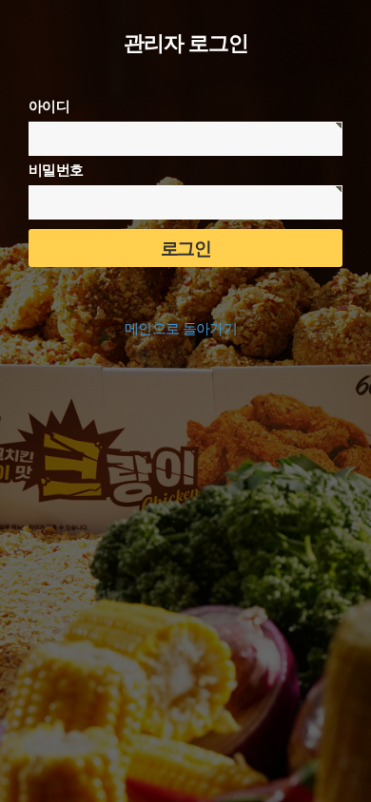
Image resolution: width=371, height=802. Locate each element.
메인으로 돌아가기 (181, 328)
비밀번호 (56, 170)
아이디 (49, 106)
